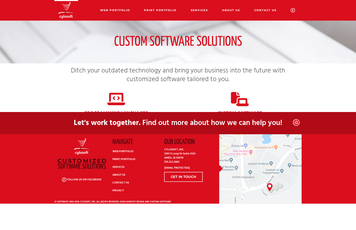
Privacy (118, 190)
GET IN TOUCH (183, 177)
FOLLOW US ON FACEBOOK (84, 179)
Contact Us (265, 10)
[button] (296, 122)
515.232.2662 (171, 162)
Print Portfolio (160, 10)
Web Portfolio (115, 10)
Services (199, 10)
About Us (231, 10)
